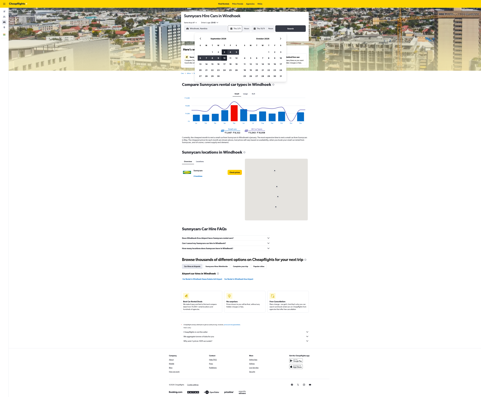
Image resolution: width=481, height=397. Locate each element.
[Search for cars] (4, 22)
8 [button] (212, 58)
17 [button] (224, 64)
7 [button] (206, 58)
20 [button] (200, 70)
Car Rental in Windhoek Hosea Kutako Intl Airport (202, 279)
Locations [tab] (200, 161)
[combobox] (190, 22)
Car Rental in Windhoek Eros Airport (238, 279)
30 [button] (218, 76)
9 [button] (218, 58)
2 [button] (218, 52)
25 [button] (230, 70)
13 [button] (200, 64)
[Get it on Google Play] (296, 360)
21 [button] (206, 70)
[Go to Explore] (4, 27)
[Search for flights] (4, 11)
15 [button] (212, 64)
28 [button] (206, 76)
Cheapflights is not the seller (196, 332)
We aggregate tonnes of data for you (199, 336)
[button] (4, 4)
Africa (189, 73)
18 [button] (230, 64)
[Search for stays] (4, 16)
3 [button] (224, 52)
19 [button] (236, 64)
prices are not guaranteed (232, 325)
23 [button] (218, 70)
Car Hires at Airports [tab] (192, 266)
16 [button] (218, 64)
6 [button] (200, 58)
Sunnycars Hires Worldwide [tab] (217, 266)
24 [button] (224, 70)
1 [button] (212, 52)
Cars (182, 73)
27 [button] (200, 76)
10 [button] (224, 58)
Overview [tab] (188, 161)
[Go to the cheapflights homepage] (18, 4)
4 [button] (230, 52)
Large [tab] (245, 94)
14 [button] (206, 64)
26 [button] (236, 70)
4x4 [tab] (253, 94)
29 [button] (212, 76)
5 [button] (236, 52)
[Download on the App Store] (296, 366)
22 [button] (212, 70)
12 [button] (236, 58)
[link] (235, 172)
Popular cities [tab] (258, 266)
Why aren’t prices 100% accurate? (198, 341)
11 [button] (230, 58)
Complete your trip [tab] (240, 266)
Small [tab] (237, 94)
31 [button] (281, 76)
